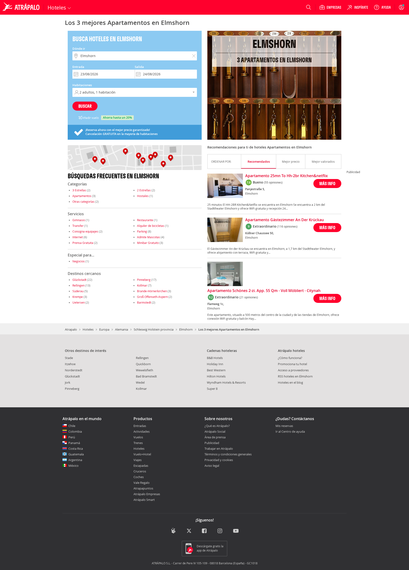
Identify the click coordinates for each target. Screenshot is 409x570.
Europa (104, 329)
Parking (142, 231)
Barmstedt (144, 302)
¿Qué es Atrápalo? (217, 426)
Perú (71, 437)
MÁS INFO (327, 183)
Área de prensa (215, 437)
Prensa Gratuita (82, 243)
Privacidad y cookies (218, 460)
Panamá (74, 443)
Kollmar (142, 285)
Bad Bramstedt (146, 376)
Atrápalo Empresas (146, 494)
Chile (71, 426)
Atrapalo (71, 329)
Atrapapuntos (143, 488)
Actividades (141, 431)
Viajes (137, 460)
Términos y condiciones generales (228, 454)
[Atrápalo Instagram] (220, 531)
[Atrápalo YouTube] (236, 531)
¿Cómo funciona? (290, 358)
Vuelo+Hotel (142, 454)
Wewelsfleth (144, 370)
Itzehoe (70, 364)
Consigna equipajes (85, 231)
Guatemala (76, 454)
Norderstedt (73, 370)
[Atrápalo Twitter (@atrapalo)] (189, 531)
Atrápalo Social (214, 431)
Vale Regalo (141, 482)
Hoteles (88, 329)
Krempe (77, 297)
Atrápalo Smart (144, 500)
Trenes (138, 443)
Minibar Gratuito (148, 243)
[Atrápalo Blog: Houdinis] (173, 530)
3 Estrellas (79, 190)
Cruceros (139, 471)
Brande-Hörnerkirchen (152, 291)
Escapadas (140, 465)
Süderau (78, 291)
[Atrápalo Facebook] (204, 531)
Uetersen (78, 302)
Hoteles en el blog (290, 382)
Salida (139, 66)
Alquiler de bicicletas (150, 226)
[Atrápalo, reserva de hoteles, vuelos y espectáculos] (22, 7)
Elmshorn (186, 329)
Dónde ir (78, 48)
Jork (67, 382)
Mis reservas (284, 426)
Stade (69, 358)
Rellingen (78, 285)
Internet (77, 237)
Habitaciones (82, 85)
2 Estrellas (144, 190)
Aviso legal (211, 465)
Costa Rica (75, 448)
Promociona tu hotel (292, 364)
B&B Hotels (215, 358)
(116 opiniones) (287, 226)
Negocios (78, 261)
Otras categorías (83, 201)
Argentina (75, 460)
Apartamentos (81, 196)
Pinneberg (144, 280)
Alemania (121, 329)
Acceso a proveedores (293, 370)
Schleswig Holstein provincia (153, 329)
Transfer (78, 226)
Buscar (85, 106)
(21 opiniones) (248, 297)
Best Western (216, 370)
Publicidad (211, 443)
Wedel (140, 382)
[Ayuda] (382, 7)
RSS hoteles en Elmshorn (295, 376)
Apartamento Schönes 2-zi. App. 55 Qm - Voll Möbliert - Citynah (263, 290)
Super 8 (212, 388)
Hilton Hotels (216, 376)
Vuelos (138, 437)
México (73, 465)
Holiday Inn (215, 364)
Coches (138, 477)
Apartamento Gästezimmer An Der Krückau (284, 220)
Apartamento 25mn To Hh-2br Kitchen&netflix (286, 176)
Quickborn (143, 364)
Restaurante (145, 220)
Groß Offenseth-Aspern (152, 297)
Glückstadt (79, 280)
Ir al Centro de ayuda (290, 432)
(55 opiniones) (273, 182)
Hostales (143, 196)
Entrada (78, 66)
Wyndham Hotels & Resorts (226, 382)
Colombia (75, 431)
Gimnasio (78, 220)
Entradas (139, 426)
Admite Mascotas (148, 237)
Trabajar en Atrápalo (218, 448)
